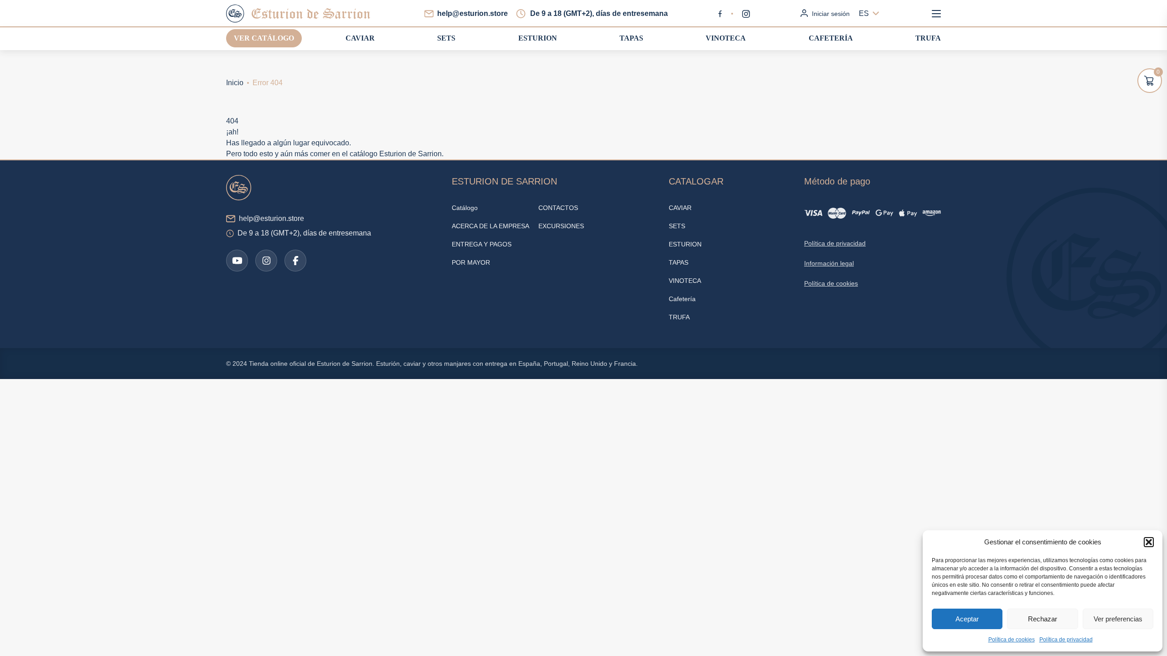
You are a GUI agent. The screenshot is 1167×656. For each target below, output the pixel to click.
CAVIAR (360, 38)
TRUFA (928, 38)
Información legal (829, 263)
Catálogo (465, 207)
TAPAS (631, 38)
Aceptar (967, 619)
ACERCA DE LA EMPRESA (490, 226)
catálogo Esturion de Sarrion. (397, 154)
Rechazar (1042, 619)
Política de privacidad (1066, 639)
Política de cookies (1011, 639)
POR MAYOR (471, 262)
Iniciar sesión (831, 13)
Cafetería (831, 38)
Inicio (234, 83)
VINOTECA (726, 38)
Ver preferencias (1118, 619)
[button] (1148, 542)
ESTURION (537, 38)
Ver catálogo (264, 38)
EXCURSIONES (561, 226)
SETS (446, 38)
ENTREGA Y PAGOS (481, 244)
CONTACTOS (558, 207)
